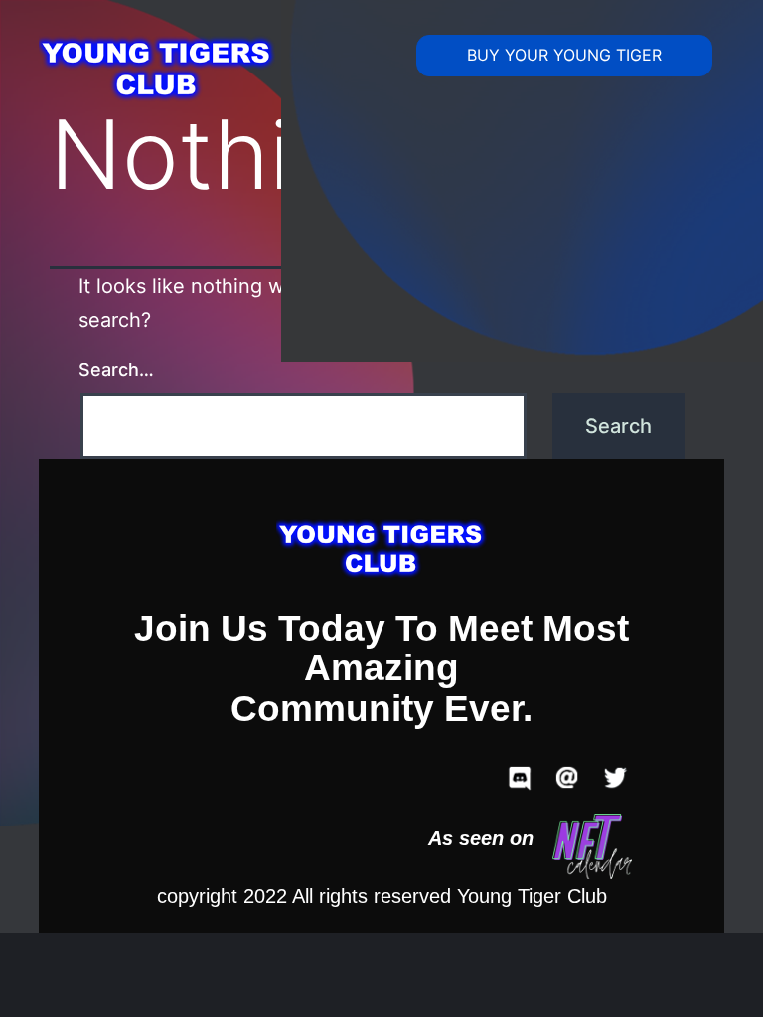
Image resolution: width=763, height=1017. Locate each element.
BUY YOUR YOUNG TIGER (564, 55)
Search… (116, 370)
